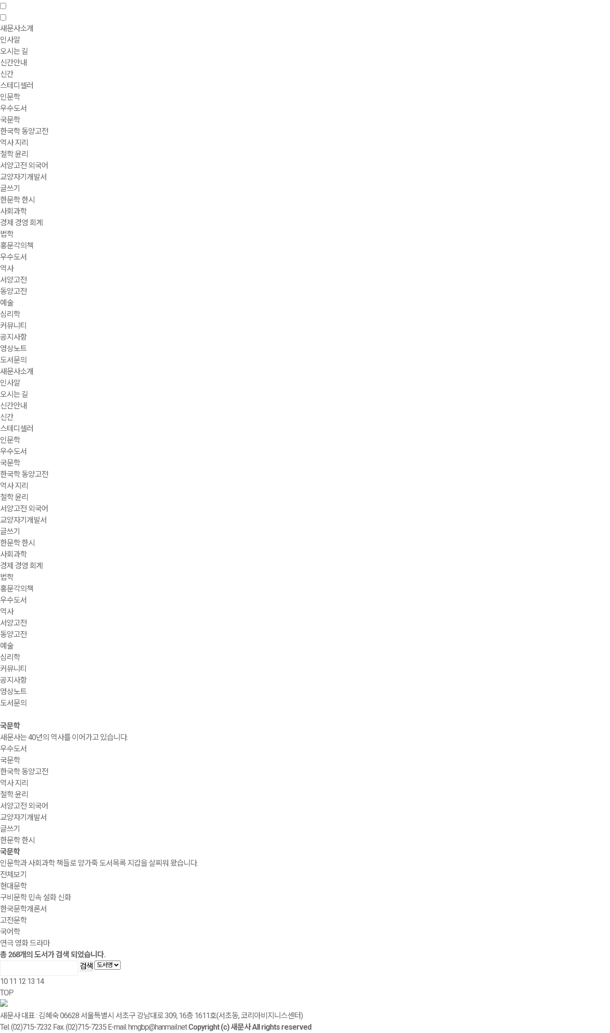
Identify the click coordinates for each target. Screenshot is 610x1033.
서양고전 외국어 (24, 165)
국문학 (10, 119)
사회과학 (13, 554)
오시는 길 (14, 51)
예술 (6, 302)
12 (22, 981)
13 (31, 981)
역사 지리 (14, 142)
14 (40, 981)
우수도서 (13, 108)
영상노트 (13, 348)
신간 (6, 74)
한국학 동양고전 (24, 131)
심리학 (10, 314)
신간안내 (13, 405)
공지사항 (13, 337)
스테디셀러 (16, 85)
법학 (6, 234)
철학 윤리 (14, 154)
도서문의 (13, 360)
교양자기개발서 (23, 177)
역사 (6, 268)
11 (13, 981)
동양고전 (13, 291)
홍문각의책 (16, 588)
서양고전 (13, 279)
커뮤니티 (13, 668)
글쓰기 (10, 188)
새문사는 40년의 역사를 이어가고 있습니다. (64, 737)
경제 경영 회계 (21, 222)
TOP (6, 992)
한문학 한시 (17, 199)
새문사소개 (16, 371)
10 (4, 981)
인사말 (10, 39)
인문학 (10, 440)
